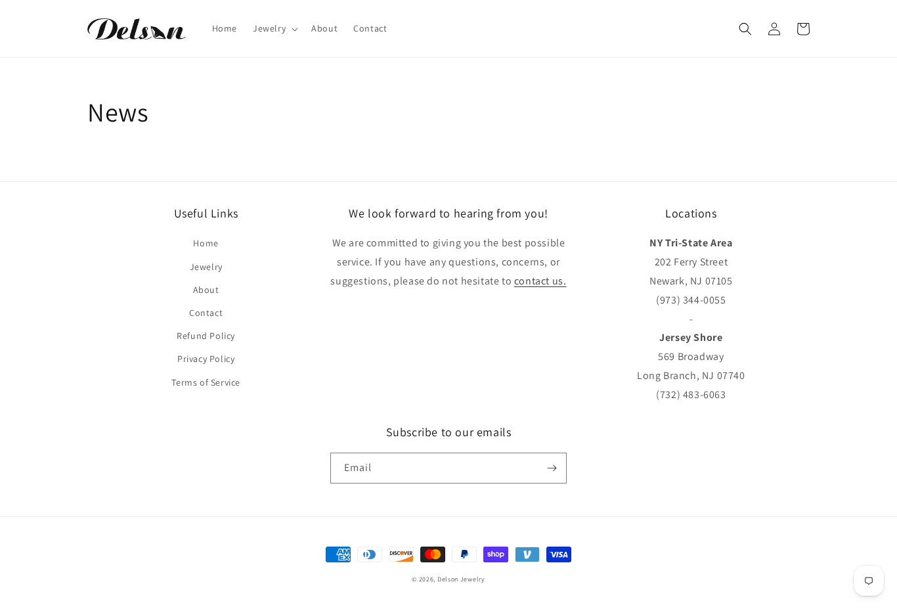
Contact (206, 313)
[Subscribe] (551, 468)
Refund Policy (206, 336)
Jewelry (206, 267)
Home (205, 243)
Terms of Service (205, 382)
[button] (274, 28)
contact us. (540, 281)
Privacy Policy (205, 359)
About (206, 290)
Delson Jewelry (461, 579)
